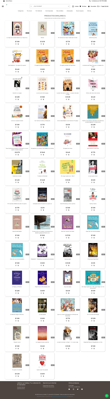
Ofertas (89, 10)
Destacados (70, 10)
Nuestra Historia (21, 387)
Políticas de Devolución (48, 386)
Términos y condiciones (74, 386)
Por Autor (29, 10)
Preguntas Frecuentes (48, 385)
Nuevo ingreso (80, 10)
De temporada (49, 10)
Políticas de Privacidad (55, 396)
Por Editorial (39, 10)
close (69, 6)
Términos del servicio (63, 396)
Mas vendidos (59, 10)
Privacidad (71, 385)
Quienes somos (21, 388)
